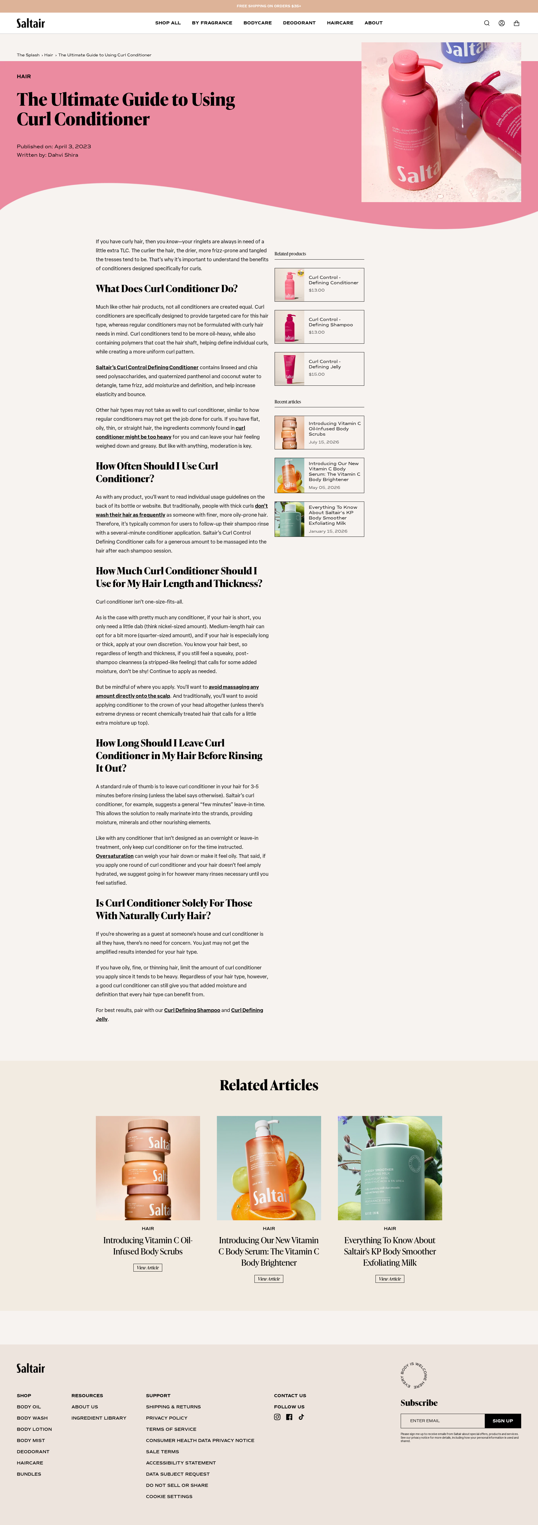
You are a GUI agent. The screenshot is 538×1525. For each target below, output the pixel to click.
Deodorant (33, 1451)
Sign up (503, 1421)
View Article (148, 1268)
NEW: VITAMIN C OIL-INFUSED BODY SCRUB (269, 6)
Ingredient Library (98, 1418)
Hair (48, 55)
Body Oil (29, 1407)
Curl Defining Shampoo (192, 1010)
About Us (84, 1407)
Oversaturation (115, 856)
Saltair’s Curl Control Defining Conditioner (147, 368)
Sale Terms (162, 1451)
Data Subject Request (178, 1474)
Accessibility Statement (181, 1463)
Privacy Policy (166, 1418)
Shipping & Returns (173, 1407)
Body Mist (31, 1440)
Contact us (290, 1396)
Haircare (30, 1463)
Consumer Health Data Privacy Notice (200, 1440)
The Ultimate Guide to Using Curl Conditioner (105, 55)
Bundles (29, 1474)
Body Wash (32, 1418)
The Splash (28, 55)
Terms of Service (171, 1429)
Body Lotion (34, 1429)
